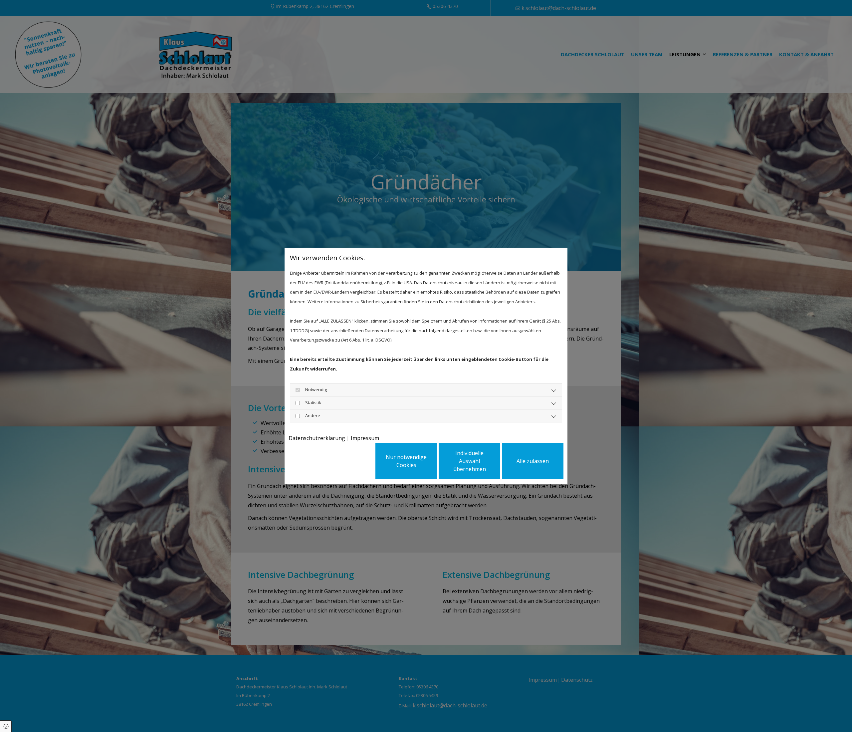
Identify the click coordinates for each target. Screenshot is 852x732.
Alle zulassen (533, 461)
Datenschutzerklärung (317, 438)
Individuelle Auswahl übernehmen (469, 461)
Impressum (365, 438)
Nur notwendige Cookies (406, 461)
